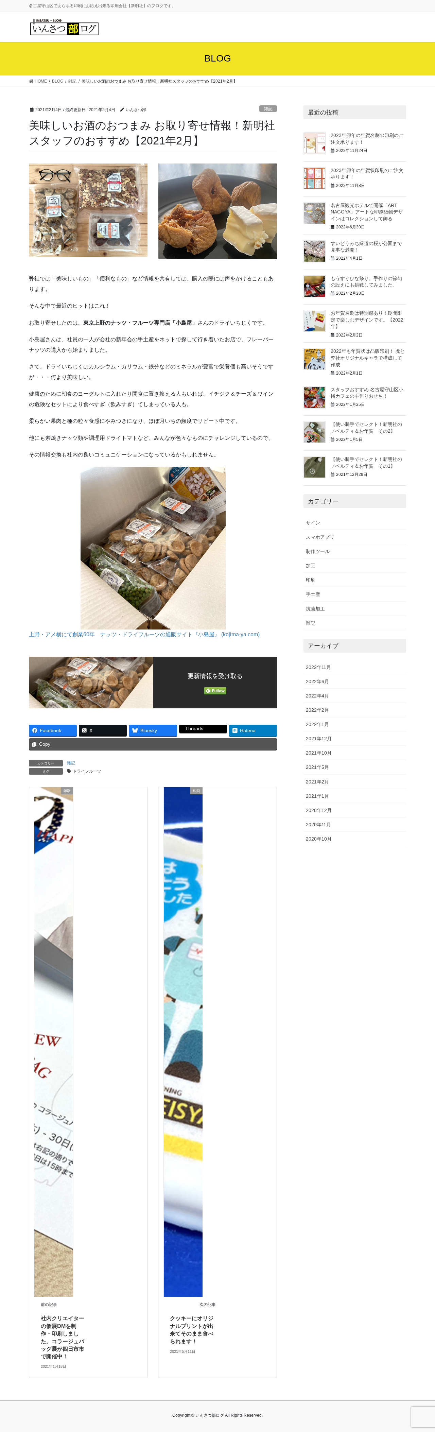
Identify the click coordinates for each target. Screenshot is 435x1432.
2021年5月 (317, 767)
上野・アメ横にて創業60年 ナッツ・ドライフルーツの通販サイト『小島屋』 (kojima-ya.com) (144, 634)
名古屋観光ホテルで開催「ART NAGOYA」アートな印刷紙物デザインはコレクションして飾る (367, 212)
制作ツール (318, 551)
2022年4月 (317, 695)
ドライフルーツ (87, 771)
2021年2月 (317, 781)
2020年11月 (318, 824)
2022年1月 (317, 724)
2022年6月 (317, 681)
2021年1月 (317, 796)
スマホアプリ (320, 537)
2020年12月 (319, 810)
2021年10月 (319, 753)
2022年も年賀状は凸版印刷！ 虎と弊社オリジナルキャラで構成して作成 (368, 357)
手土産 (313, 594)
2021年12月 (319, 738)
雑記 (268, 108)
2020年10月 (319, 839)
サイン (313, 522)
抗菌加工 (315, 608)
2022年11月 (318, 667)
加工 (310, 565)
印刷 (310, 580)
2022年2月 (317, 710)
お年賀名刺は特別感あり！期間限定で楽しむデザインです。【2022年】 (367, 319)
